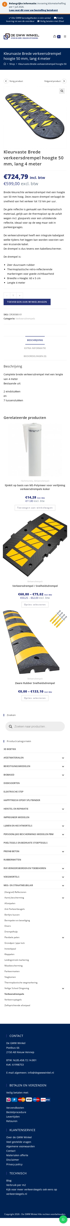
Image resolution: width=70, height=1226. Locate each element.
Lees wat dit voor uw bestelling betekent (33, 10)
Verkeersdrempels (25, 318)
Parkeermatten (12, 971)
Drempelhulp (11, 931)
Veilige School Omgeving (16, 988)
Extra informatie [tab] (35, 348)
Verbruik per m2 (16, 1185)
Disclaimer (12, 1159)
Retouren (11, 1121)
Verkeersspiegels (13, 999)
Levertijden (13, 1116)
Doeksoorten (12, 783)
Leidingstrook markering (16, 959)
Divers (7, 925)
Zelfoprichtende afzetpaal (17, 1005)
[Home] (5, 64)
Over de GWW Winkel (19, 1137)
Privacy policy (14, 1164)
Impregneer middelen (16, 817)
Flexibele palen (11, 937)
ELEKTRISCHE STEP (13, 791)
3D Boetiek (10, 749)
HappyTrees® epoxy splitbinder (22, 800)
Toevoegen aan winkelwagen (27, 301)
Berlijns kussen (12, 914)
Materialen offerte (17, 1155)
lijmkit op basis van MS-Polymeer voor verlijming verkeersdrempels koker (35, 487)
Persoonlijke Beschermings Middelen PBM (28, 834)
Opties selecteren (35, 604)
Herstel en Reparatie (16, 808)
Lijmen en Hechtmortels (18, 825)
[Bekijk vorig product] (6, 81)
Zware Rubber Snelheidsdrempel (35, 683)
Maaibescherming (13, 965)
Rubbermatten (12, 859)
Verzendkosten (15, 1107)
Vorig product (16, 81)
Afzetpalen (9, 903)
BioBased (9, 774)
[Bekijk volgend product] (64, 81)
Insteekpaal (10, 948)
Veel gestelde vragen (18, 1142)
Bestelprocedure (16, 1112)
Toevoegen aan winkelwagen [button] (35, 507)
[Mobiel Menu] (63, 36)
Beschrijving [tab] (35, 340)
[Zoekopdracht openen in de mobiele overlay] (35, 726)
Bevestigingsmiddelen (17, 766)
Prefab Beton (11, 851)
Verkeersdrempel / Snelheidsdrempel (35, 586)
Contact (10, 1150)
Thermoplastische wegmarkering (21, 982)
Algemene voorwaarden (20, 1146)
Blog (8, 1180)
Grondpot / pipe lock (14, 943)
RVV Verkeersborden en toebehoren (25, 868)
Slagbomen (10, 977)
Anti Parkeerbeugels (14, 909)
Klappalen (9, 954)
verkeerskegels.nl (16, 1194)
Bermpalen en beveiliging (17, 920)
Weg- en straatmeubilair (18, 885)
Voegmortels (11, 876)
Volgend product (52, 81)
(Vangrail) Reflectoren (15, 892)
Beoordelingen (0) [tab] (35, 356)
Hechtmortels (27, 480)
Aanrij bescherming (14, 897)
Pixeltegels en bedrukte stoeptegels (26, 842)
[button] (62, 91)
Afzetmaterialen (14, 757)
